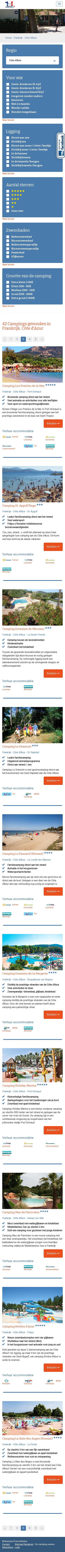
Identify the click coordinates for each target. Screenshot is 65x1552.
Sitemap (19, 1544)
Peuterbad (17, 252)
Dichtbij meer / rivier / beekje (29, 149)
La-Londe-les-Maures (39, 859)
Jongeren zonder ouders (27, 96)
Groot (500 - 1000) (21, 294)
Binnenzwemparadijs (25, 248)
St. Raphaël (33, 752)
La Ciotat (32, 1444)
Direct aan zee (20, 137)
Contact (6, 1544)
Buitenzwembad (21, 236)
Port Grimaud (34, 391)
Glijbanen (17, 256)
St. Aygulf (32, 511)
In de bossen (19, 153)
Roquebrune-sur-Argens (40, 979)
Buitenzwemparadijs (24, 244)
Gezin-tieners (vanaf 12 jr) (27, 92)
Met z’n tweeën (20, 104)
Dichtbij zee (18, 141)
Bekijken (52, 423)
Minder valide (20, 108)
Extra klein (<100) (22, 282)
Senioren (17, 100)
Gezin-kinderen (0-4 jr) (26, 84)
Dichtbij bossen (21, 157)
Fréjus (30, 1332)
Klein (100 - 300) (21, 286)
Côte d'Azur (31, 37)
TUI (35, 446)
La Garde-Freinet (36, 634)
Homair (15, 437)
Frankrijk (18, 37)
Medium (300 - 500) (23, 290)
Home (8, 37)
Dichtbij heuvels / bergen (27, 165)
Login (17, 1547)
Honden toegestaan (23, 112)
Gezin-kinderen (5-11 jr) (26, 88)
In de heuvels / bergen (25, 161)
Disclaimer (28, 1544)
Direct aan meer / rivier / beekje (31, 145)
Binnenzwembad (22, 240)
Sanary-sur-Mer (35, 1218)
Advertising (7, 1547)
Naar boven (8, 120)
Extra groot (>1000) (23, 298)
